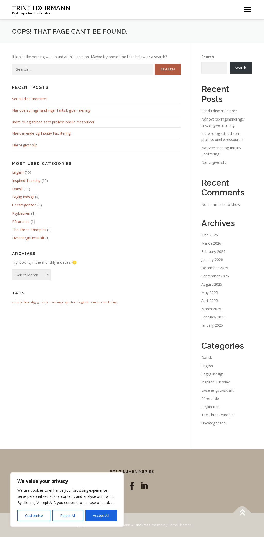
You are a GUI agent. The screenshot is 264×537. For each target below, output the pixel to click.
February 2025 (213, 317)
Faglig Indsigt (23, 196)
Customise (34, 515)
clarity (44, 302)
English (18, 172)
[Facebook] (131, 485)
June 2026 (209, 235)
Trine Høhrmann (41, 7)
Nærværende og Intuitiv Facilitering (41, 133)
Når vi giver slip (24, 144)
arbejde (17, 302)
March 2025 (211, 308)
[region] (67, 499)
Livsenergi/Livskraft (28, 237)
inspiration (69, 302)
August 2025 (211, 284)
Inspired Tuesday (26, 180)
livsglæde (83, 302)
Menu (247, 9)
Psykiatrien (21, 213)
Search (207, 56)
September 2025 (215, 276)
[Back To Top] (242, 513)
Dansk (17, 188)
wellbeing (109, 302)
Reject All (68, 515)
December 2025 (214, 267)
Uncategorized (24, 205)
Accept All (101, 515)
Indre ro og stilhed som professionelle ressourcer (53, 121)
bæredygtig (31, 302)
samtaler (96, 302)
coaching (55, 302)
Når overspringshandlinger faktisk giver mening (51, 110)
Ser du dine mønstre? (29, 98)
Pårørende (21, 221)
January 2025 (212, 325)
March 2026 (211, 243)
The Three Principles (29, 229)
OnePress (142, 525)
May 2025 (209, 292)
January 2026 (212, 259)
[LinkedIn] (144, 485)
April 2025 (209, 300)
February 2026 (213, 251)
